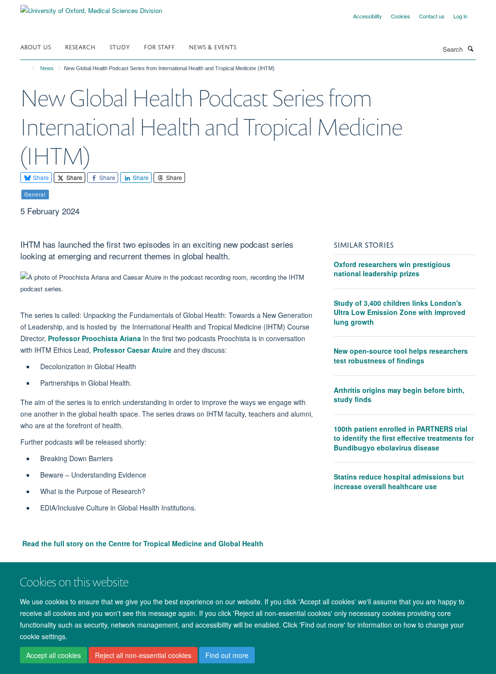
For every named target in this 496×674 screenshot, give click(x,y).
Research (80, 46)
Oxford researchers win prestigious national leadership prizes (392, 269)
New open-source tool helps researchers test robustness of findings (401, 355)
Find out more (226, 655)
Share (40, 177)
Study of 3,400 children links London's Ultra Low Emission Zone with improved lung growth (399, 312)
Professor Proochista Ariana (94, 338)
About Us (35, 46)
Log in (460, 16)
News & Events (212, 46)
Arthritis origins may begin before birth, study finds (399, 394)
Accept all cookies (53, 655)
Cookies (400, 16)
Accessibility (367, 16)
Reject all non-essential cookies (143, 655)
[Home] (29, 68)
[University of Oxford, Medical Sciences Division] (91, 7)
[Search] (470, 48)
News (47, 68)
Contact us (432, 16)
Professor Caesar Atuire (132, 350)
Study (119, 46)
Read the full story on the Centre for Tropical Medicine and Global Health (143, 543)
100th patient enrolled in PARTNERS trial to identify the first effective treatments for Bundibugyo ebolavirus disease (404, 438)
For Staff (159, 46)
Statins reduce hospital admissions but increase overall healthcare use (399, 481)
